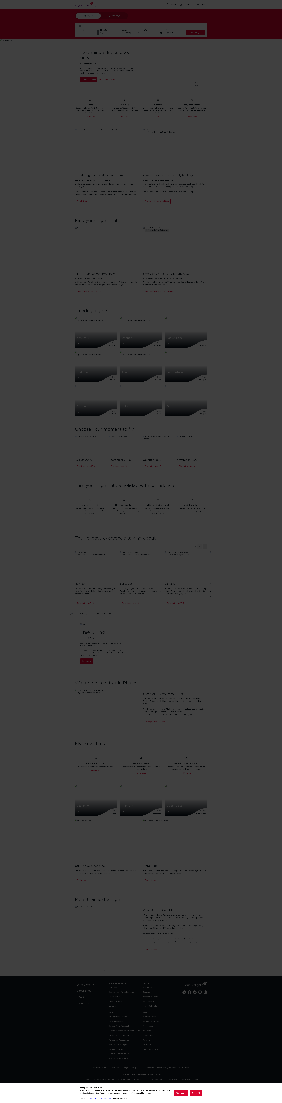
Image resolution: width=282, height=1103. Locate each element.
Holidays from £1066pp (155, 722)
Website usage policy (118, 1058)
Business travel (149, 1017)
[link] (90, 985)
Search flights (195, 33)
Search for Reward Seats (90, 26)
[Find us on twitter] (195, 992)
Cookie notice (184, 1068)
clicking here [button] (146, 1093)
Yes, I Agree (181, 1093)
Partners (146, 1040)
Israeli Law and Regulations (121, 1035)
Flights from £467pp (86, 466)
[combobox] (87, 32)
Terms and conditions (100, 1068)
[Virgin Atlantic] (96, 4)
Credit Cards (148, 1035)
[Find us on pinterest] (205, 992)
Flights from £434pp (120, 466)
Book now (86, 661)
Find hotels (124, 117)
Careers (112, 1006)
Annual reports (115, 1001)
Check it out (82, 201)
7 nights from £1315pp (176, 603)
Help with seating (140, 773)
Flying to (103, 30)
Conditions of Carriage (119, 1068)
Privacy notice (136, 1068)
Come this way (95, 770)
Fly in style (81, 880)
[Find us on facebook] (189, 992)
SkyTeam (147, 1045)
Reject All (196, 1093)
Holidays (116, 16)
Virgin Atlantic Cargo (152, 1021)
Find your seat (191, 117)
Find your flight (87, 78)
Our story (113, 987)
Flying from (82, 30)
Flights (90, 16)
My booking (188, 4)
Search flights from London (89, 291)
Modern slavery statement (166, 1068)
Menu (202, 4)
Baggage (146, 992)
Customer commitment (119, 1054)
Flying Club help (150, 1006)
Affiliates (147, 1031)
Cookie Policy (92, 1098)
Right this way (186, 773)
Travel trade (148, 1026)
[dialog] (141, 1093)
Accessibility (149, 1068)
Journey (125, 30)
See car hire (158, 117)
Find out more (151, 880)
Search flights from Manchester (159, 291)
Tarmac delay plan (117, 1049)
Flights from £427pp (154, 466)
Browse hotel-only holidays (157, 201)
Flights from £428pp (188, 466)
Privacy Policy (106, 1098)
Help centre (148, 987)
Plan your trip (90, 117)
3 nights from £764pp (86, 603)
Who (167, 30)
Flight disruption (150, 1001)
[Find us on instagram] (184, 992)
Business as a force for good (121, 992)
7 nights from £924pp (131, 603)
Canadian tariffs (116, 1021)
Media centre (114, 997)
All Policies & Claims (118, 1017)
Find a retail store (150, 1049)
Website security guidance (120, 1045)
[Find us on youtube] (200, 992)
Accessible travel (150, 997)
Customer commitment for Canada (124, 1031)
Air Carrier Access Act (119, 1040)
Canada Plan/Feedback (119, 1026)
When (146, 30)
